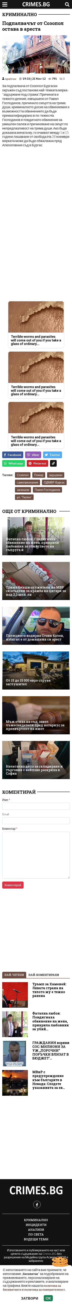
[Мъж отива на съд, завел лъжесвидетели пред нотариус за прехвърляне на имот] (36, 715)
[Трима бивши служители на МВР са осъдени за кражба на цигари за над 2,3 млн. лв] (36, 581)
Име (6, 799)
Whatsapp (15, 463)
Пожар (38, 475)
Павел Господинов (47, 489)
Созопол (23, 475)
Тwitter (55, 454)
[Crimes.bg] (36, 1190)
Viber (35, 454)
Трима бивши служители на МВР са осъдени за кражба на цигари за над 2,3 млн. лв (36, 591)
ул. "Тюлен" (24, 497)
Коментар (9, 828)
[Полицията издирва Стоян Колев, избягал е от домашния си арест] (36, 626)
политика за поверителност (44, 1289)
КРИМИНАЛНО (19, 14)
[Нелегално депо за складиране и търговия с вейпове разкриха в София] (36, 760)
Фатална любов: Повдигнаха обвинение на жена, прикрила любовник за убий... (50, 1021)
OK (48, 1298)
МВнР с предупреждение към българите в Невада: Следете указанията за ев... (48, 1080)
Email (5, 814)
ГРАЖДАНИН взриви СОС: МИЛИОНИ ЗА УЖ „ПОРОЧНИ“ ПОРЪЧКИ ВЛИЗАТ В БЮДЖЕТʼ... (50, 1050)
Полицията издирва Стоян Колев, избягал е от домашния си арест (35, 637)
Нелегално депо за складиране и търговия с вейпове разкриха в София (34, 770)
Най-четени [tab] (14, 975)
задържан (55, 475)
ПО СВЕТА (36, 1234)
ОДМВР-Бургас (54, 482)
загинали (23, 489)
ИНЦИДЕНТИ (36, 1225)
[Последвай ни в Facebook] (37, 1204)
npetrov (10, 78)
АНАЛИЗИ (36, 1229)
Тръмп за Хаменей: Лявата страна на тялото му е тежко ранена (49, 990)
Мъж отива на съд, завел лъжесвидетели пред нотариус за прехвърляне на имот (35, 725)
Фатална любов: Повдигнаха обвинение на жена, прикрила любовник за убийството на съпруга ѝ (32, 544)
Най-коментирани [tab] (43, 975)
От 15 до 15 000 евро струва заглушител (28, 682)
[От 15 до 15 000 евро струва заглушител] (36, 670)
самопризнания (27, 482)
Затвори (29, 1298)
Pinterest (39, 463)
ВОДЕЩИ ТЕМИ (36, 1239)
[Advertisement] (36, 187)
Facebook (14, 454)
